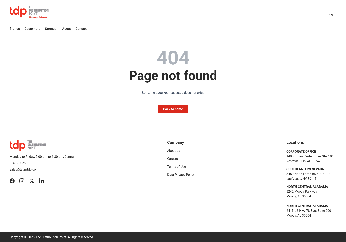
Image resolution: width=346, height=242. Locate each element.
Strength (51, 29)
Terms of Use (176, 167)
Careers (172, 159)
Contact (81, 29)
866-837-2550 (19, 163)
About (66, 29)
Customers (32, 29)
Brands (15, 29)
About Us (173, 151)
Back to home (173, 109)
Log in (332, 14)
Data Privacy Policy (181, 175)
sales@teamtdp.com (24, 169)
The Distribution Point (50, 237)
